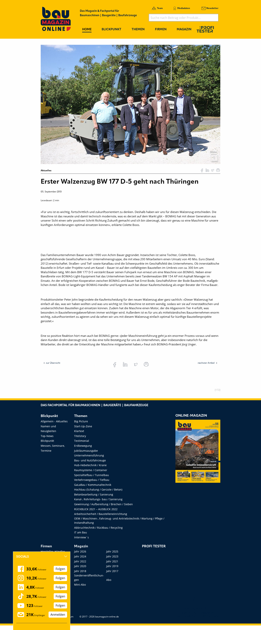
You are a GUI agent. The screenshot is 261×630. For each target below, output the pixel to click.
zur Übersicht (53, 362)
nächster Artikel (206, 362)
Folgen (60, 569)
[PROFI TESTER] (205, 29)
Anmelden (57, 614)
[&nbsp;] (130, 104)
